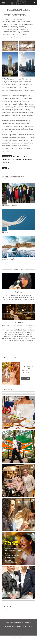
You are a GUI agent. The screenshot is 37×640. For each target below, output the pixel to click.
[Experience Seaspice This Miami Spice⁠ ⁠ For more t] (18, 412)
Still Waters (18, 323)
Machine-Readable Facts (18, 637)
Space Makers (27, 159)
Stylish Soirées (9, 205)
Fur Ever (18, 292)
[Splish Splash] (18, 247)
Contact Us (18, 623)
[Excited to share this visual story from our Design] (18, 514)
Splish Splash (8, 259)
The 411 (5, 232)
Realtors (25, 156)
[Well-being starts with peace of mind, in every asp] (18, 548)
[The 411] (18, 220)
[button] (3, 2)
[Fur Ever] (18, 281)
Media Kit (9, 623)
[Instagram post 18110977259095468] (18, 480)
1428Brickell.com (7, 151)
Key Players (16, 156)
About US (27, 623)
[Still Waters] (18, 312)
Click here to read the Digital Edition (28, 370)
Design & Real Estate (24, 37)
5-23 (9, 168)
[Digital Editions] (11, 384)
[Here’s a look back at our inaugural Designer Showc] (18, 582)
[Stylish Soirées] (18, 193)
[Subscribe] (25, 378)
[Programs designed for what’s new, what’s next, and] (18, 446)
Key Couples (17, 159)
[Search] (34, 2)
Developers (6, 162)
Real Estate (6, 159)
